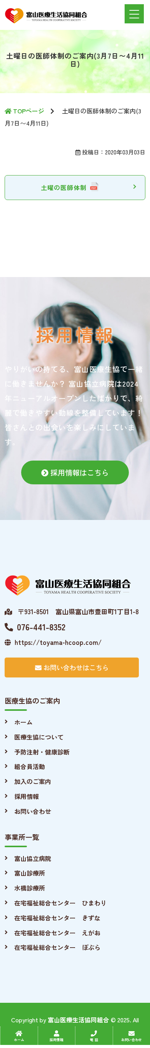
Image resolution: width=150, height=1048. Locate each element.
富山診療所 (29, 872)
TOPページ (28, 110)
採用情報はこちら (78, 472)
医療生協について (38, 736)
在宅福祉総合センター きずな (57, 917)
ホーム (23, 722)
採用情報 (26, 796)
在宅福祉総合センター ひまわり (60, 902)
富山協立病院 (32, 858)
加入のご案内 (32, 781)
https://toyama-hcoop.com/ (58, 642)
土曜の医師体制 (64, 187)
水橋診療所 (29, 887)
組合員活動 (29, 766)
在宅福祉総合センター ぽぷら (57, 947)
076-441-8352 (41, 626)
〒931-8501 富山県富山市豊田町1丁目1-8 (77, 611)
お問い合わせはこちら (75, 667)
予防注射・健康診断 (42, 751)
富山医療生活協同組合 (78, 1019)
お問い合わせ (32, 811)
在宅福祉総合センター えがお (57, 932)
